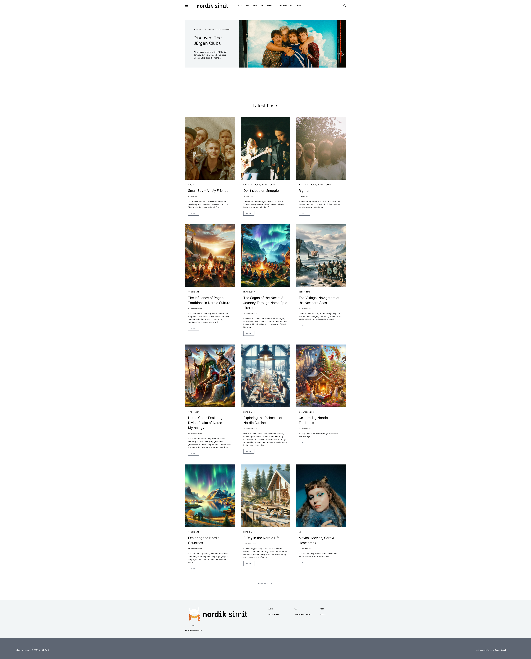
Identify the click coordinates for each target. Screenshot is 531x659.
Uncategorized (306, 412)
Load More (263, 583)
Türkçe (322, 614)
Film (295, 609)
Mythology (249, 292)
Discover (198, 29)
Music (191, 185)
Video (322, 609)
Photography (273, 614)
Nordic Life (193, 292)
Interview (209, 29)
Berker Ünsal (500, 650)
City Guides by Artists (303, 614)
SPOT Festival (223, 29)
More (193, 213)
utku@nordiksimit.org (193, 630)
